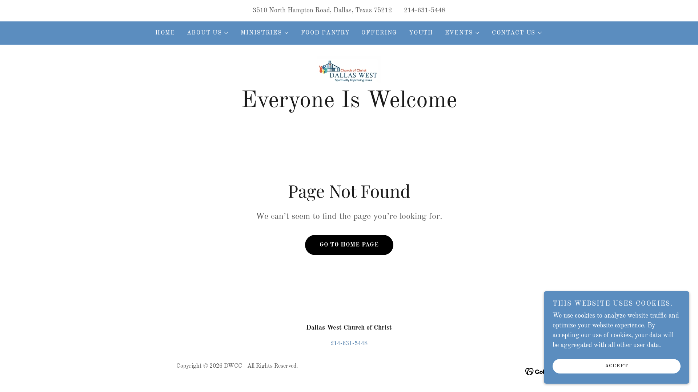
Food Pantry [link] (325, 33)
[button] (208, 33)
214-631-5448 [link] (424, 10)
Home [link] (165, 33)
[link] (349, 69)
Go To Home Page (349, 245)
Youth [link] (421, 33)
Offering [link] (379, 33)
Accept (616, 365)
